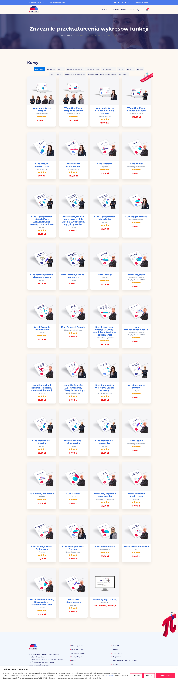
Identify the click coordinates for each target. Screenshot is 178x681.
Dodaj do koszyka (42, 91)
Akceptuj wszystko (165, 675)
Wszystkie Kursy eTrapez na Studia (73, 109)
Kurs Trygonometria (136, 216)
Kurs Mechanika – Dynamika (104, 442)
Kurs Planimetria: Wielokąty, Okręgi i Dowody (104, 388)
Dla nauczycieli (77, 649)
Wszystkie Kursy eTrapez (42, 109)
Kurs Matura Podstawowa (73, 165)
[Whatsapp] (128, 2)
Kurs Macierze (104, 163)
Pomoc (115, 649)
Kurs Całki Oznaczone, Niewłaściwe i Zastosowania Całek (42, 602)
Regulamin (117, 657)
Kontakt (116, 646)
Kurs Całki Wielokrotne (136, 546)
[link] (41, 101)
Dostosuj (136, 675)
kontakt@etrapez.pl (38, 2)
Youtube (107, 675)
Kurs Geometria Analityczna (136, 494)
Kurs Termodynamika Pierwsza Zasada (41, 276)
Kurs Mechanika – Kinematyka (73, 442)
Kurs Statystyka (136, 274)
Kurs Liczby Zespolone (41, 493)
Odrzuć (149, 675)
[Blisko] (176, 668)
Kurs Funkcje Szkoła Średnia (73, 547)
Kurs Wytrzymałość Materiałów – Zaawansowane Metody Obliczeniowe (42, 220)
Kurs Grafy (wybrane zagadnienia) (105, 494)
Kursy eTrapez (76, 657)
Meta (112, 675)
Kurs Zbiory (136, 163)
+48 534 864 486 (59, 2)
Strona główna (67, 35)
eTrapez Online (119, 10)
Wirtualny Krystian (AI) (104, 599)
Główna (105, 10)
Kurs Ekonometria (105, 546)
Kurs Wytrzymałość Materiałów (104, 217)
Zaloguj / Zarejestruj (142, 2)
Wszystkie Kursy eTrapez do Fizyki (136, 109)
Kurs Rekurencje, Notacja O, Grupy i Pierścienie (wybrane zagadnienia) (104, 331)
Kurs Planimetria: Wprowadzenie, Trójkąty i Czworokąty (73, 388)
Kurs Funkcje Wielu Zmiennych (41, 547)
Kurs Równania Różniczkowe (41, 328)
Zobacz (105, 582)
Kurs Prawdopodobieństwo (136, 328)
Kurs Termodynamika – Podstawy (73, 276)
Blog (132, 10)
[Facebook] (118, 2)
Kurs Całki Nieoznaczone (73, 600)
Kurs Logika (136, 440)
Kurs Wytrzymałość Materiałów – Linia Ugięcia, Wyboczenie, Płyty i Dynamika (73, 220)
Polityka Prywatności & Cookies (125, 660)
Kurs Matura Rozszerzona (42, 165)
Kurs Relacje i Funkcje (73, 327)
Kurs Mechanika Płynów (136, 386)
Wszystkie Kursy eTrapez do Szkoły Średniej (104, 110)
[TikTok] (125, 2)
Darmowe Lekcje (78, 653)
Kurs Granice (73, 493)
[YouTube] (115, 2)
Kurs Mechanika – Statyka (41, 442)
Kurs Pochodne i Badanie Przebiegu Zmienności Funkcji (41, 388)
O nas (73, 660)
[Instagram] (122, 2)
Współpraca (117, 653)
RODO (115, 664)
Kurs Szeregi (105, 274)
